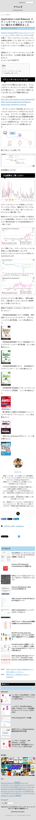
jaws (2, 789)
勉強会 (18, 796)
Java (33, 787)
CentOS (22, 783)
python (28, 791)
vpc (28, 793)
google (21, 787)
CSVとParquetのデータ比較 (21, 718)
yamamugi (11, 796)
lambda (18, 789)
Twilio (25, 793)
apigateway (10, 783)
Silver (19, 793)
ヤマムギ (18, 7)
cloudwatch (20, 526)
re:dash (3, 793)
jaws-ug (7, 789)
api (6, 783)
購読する (6, 684)
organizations (18, 791)
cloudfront (11, 785)
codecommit (24, 785)
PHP (23, 791)
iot (26, 787)
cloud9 (26, 783)
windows (32, 793)
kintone (12, 789)
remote (13, 793)
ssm (22, 793)
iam (24, 787)
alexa (2, 783)
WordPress (4, 796)
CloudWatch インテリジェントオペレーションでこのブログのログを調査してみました (23, 555)
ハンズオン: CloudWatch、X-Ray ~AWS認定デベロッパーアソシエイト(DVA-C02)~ (23, 697)
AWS (6, 526)
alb (9, 526)
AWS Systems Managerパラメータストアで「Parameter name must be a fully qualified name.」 (23, 658)
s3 (16, 793)
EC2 (16, 787)
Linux (24, 789)
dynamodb (11, 787)
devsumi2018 (30, 785)
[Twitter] (18, 513)
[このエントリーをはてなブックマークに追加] (19, 536)
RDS (32, 791)
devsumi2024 (4, 787)
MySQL (12, 791)
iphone (29, 787)
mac (32, 789)
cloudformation (5, 785)
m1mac (28, 789)
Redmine (8, 793)
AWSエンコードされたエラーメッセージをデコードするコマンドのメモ (23, 578)
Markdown (4, 791)
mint (9, 791)
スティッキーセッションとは (12, 71)
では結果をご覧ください (11, 73)
